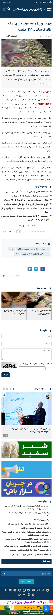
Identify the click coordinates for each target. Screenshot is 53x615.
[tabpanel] (26, 415)
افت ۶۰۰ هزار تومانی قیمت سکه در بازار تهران (27, 192)
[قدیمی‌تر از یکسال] (39, 300)
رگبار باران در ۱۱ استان (41, 520)
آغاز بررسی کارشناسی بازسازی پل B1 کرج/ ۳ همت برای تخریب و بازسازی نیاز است (27, 507)
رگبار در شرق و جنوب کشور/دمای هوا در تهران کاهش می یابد (27, 514)
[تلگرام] (48, 590)
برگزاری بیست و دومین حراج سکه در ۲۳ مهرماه (26, 200)
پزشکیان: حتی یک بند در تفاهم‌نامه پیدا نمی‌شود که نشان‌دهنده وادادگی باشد (30, 430)
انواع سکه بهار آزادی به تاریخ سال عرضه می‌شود (26, 204)
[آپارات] (33, 590)
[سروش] (15, 590)
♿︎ (46, 608)
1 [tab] (13, 389)
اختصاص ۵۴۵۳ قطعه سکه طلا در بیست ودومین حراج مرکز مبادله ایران (25, 218)
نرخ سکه (45, 249)
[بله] (29, 590)
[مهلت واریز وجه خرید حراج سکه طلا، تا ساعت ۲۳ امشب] (26, 53)
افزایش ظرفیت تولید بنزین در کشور (35, 528)
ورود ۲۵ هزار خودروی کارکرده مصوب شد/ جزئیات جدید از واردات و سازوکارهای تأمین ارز (27, 541)
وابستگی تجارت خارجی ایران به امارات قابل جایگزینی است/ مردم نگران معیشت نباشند (25, 534)
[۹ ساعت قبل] (26, 409)
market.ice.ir (45, 104)
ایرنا (29, 9)
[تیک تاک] (33, 594)
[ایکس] (43, 590)
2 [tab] (10, 389)
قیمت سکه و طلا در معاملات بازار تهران (30, 196)
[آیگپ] (24, 590)
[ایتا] (19, 590)
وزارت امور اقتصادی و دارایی (27, 249)
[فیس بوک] (5, 590)
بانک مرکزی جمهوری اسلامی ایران (35, 253)
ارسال (5, 374)
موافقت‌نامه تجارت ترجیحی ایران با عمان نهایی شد (29, 554)
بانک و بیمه (23, 225)
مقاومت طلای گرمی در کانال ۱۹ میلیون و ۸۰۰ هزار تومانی (26, 546)
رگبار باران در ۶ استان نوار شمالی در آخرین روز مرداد (29, 550)
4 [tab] (4, 389)
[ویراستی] (10, 590)
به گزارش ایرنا (45, 92)
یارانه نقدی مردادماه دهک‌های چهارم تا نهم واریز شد (28, 524)
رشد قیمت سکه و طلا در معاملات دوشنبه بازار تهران (25, 210)
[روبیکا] (38, 590)
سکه (17, 253)
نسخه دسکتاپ (26, 581)
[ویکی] (24, 594)
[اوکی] (29, 594)
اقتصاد (32, 225)
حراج (11, 249)
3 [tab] (7, 389)
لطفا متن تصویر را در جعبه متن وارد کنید (35, 363)
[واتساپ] (19, 594)
